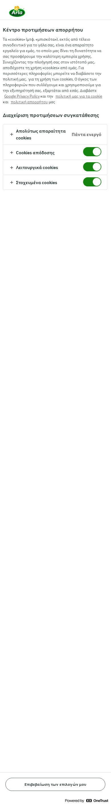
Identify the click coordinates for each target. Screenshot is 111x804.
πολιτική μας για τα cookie (79, 96)
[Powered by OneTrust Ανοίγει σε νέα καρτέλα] (86, 800)
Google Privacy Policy (22, 96)
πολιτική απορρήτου (29, 102)
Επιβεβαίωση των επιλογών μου (55, 784)
